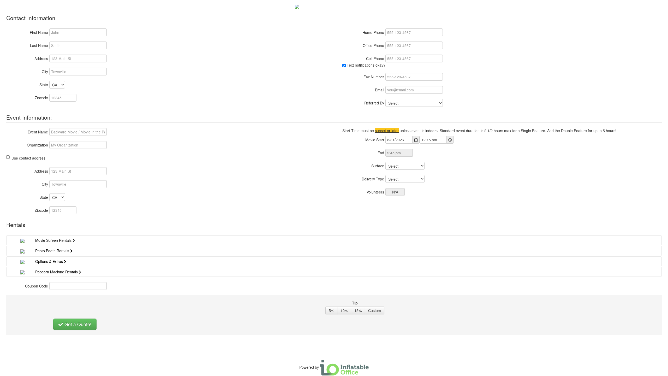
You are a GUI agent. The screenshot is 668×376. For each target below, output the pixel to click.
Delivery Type (373, 178)
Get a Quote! (77, 324)
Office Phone (373, 45)
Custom (374, 310)
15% (358, 310)
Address (41, 58)
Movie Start (374, 139)
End (381, 152)
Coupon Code (36, 286)
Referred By (374, 102)
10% (344, 310)
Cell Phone (375, 58)
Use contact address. (28, 158)
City (45, 71)
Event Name (38, 131)
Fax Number (373, 76)
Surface (377, 165)
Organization (37, 145)
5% (331, 310)
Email (379, 89)
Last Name (39, 45)
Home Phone (373, 32)
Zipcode (41, 97)
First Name (39, 32)
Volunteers (375, 192)
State (43, 84)
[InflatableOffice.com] (344, 367)
